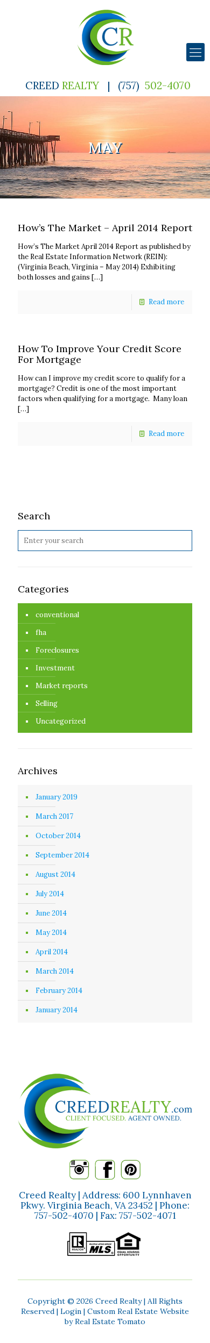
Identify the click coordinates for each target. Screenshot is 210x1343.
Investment (55, 668)
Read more (166, 301)
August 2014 (55, 874)
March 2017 (54, 816)
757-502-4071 (147, 1215)
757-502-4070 (64, 1215)
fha (41, 632)
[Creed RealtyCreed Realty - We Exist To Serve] (105, 37)
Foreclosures (57, 650)
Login (70, 1311)
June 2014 (51, 913)
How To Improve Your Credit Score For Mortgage (99, 354)
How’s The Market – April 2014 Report (105, 228)
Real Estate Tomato (110, 1321)
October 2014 (58, 835)
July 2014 (50, 893)
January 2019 (57, 797)
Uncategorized (61, 721)
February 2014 (59, 990)
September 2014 (62, 855)
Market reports (62, 685)
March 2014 (55, 971)
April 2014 (52, 951)
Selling (47, 703)
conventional (57, 614)
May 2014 (51, 932)
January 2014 (57, 1010)
